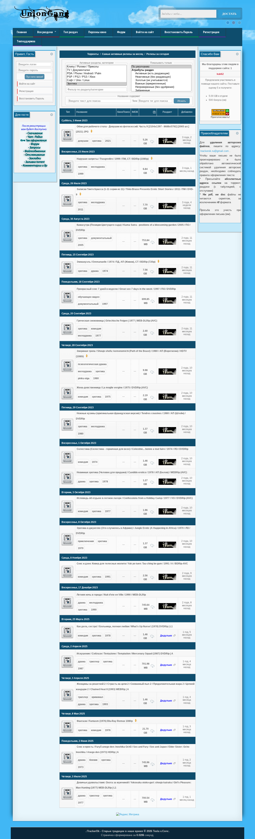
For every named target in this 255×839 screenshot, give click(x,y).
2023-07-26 (187, 210)
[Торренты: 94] (97, 70)
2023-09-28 (187, 376)
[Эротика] (67, 135)
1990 (94, 609)
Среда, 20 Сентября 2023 (76, 313)
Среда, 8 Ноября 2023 (74, 557)
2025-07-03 (187, 802)
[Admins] (167, 141)
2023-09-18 (187, 305)
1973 (80, 767)
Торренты (93, 54)
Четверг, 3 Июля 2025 (74, 776)
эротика (96, 141)
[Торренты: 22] (97, 83)
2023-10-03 (187, 515)
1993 (105, 704)
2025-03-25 (187, 640)
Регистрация (26, 91)
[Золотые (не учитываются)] (161, 80)
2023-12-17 (187, 610)
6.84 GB (145, 171)
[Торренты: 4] (97, 80)
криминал (97, 697)
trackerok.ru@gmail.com (214, 150)
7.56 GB (145, 271)
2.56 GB (145, 577)
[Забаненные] (161, 90)
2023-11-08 (187, 581)
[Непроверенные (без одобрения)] (161, 87)
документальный (101, 238)
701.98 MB (145, 665)
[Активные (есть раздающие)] (161, 73)
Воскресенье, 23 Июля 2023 (78, 151)
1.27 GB (145, 482)
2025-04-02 (187, 669)
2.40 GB (145, 332)
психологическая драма (92, 364)
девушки (83, 141)
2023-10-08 (187, 549)
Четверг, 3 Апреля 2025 (75, 678)
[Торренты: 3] (97, 73)
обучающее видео (88, 297)
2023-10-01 (187, 466)
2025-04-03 (187, 705)
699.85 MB (145, 301)
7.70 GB (145, 206)
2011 (80, 209)
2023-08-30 (187, 246)
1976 (108, 730)
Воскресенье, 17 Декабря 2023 (80, 587)
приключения (86, 541)
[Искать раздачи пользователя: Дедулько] (174, 635)
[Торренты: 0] (97, 77)
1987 (80, 668)
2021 (108, 141)
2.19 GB (145, 397)
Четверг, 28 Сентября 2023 (77, 345)
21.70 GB (145, 730)
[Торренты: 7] (97, 66)
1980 (96, 378)
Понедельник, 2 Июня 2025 (77, 741)
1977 (98, 335)
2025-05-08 (187, 734)
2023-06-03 (187, 145)
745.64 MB (145, 607)
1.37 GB (145, 430)
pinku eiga (83, 378)
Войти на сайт (27, 83)
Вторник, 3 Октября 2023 (76, 492)
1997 (105, 304)
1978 (105, 481)
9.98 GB (145, 372)
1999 (80, 173)
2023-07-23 (187, 173)
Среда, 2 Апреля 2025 (74, 646)
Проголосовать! (220, 117)
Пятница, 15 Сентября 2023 (78, 254)
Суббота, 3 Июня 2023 (74, 120)
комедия (96, 328)
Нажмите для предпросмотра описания (97, 131)
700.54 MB (145, 799)
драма (95, 271)
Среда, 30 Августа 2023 (75, 219)
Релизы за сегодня (157, 54)
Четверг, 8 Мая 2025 (73, 713)
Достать (229, 13)
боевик (93, 760)
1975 (108, 396)
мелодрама (98, 166)
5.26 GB (145, 141)
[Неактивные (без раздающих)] (161, 77)
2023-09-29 (187, 434)
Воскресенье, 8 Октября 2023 (79, 522)
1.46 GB (145, 462)
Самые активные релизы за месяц (122, 54)
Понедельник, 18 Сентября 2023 (81, 281)
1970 (80, 548)
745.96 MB (145, 764)
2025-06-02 (187, 768)
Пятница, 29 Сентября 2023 (78, 407)
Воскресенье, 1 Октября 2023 (79, 443)
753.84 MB (145, 242)
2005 (80, 245)
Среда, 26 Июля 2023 (74, 183)
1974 (105, 271)
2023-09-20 (187, 336)
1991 (108, 576)
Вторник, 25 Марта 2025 (75, 619)
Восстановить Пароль (31, 98)
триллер (94, 661)
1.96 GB (145, 512)
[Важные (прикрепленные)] (161, 83)
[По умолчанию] (161, 66)
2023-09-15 (187, 275)
